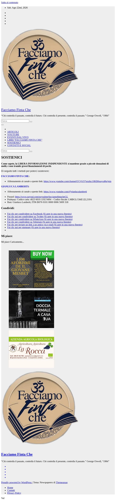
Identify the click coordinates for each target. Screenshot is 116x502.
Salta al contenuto (9, 2)
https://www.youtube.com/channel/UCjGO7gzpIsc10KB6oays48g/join (77, 181)
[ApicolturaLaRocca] (31, 367)
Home (10, 487)
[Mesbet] (31, 287)
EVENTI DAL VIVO (18, 137)
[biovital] (31, 327)
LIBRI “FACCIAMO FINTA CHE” (24, 140)
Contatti (11, 490)
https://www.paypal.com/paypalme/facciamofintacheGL (41, 196)
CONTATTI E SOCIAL (19, 145)
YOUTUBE (13, 134)
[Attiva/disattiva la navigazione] (2, 124)
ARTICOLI (13, 131)
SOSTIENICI (14, 142)
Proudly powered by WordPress (16, 482)
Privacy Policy (14, 493)
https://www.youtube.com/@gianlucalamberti (65, 191)
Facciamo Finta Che (16, 110)
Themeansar (61, 482)
